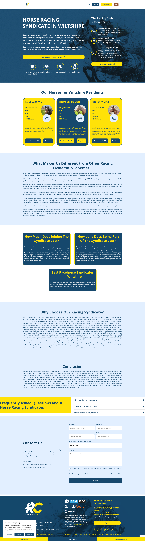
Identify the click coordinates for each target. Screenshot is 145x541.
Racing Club (27, 461)
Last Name (99, 424)
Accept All (29, 534)
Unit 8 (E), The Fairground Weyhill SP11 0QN (37, 464)
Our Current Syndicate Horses (52, 57)
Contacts (51, 529)
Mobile (98, 432)
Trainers (52, 3)
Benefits (72, 3)
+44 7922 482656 (39, 467)
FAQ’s (82, 3)
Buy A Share (24, 539)
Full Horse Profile (33, 141)
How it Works (72, 539)
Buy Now (48, 141)
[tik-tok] (108, 530)
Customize (10, 534)
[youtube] (105, 530)
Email (70, 432)
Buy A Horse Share (42, 3)
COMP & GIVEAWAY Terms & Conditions (109, 534)
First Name (72, 424)
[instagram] (95, 530)
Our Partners (68, 534)
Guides (65, 3)
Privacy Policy (78, 534)
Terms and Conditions (90, 534)
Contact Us (81, 6)
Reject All (19, 534)
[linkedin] (112, 530)
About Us (77, 3)
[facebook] (98, 530)
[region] (19, 529)
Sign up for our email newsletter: (103, 500)
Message (71, 450)
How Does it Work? (105, 64)
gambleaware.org (79, 524)
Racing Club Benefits (121, 539)
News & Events (59, 3)
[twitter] (102, 530)
